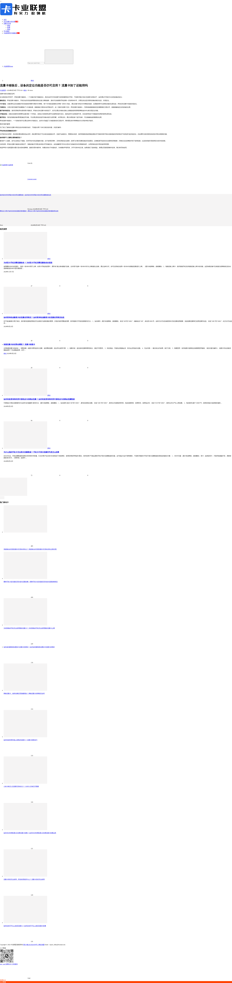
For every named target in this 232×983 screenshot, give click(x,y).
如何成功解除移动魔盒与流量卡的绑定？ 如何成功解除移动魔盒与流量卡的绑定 (29, 647)
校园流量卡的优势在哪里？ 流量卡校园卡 (19, 344)
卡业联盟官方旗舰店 (10, 33)
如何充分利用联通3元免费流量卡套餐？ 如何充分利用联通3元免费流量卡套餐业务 (30, 833)
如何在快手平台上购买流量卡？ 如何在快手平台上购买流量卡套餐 (25, 926)
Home (8, 66)
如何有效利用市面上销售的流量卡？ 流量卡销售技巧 (20, 740)
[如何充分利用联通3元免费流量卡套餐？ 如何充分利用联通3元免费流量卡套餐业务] (25, 829)
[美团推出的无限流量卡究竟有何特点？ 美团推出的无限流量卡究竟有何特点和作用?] (25, 532)
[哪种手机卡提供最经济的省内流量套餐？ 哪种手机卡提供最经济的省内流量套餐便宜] (25, 578)
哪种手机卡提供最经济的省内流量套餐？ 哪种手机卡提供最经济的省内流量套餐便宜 (31, 581)
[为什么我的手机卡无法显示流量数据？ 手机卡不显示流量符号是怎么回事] (25, 448)
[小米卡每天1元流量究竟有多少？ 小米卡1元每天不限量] (25, 783)
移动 (8, 25)
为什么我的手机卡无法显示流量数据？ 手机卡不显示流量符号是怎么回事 (31, 452)
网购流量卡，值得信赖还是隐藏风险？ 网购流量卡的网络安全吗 (24, 693)
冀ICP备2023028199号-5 (31, 944)
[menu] (0, 1)
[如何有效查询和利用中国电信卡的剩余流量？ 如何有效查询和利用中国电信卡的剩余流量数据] (25, 395)
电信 (8, 29)
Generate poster (32, 179)
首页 (5, 19)
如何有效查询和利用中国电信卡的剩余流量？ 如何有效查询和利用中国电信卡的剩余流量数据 (39, 399)
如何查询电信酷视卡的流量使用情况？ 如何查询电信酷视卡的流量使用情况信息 (34, 317)
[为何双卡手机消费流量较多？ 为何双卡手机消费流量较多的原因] (25, 258)
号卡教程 (6, 31)
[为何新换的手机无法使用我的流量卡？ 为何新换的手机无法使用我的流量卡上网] (25, 625)
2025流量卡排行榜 (9, 21)
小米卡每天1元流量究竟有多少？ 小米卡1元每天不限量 (21, 786)
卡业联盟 (3, 90)
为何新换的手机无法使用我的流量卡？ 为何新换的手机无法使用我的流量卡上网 (29, 628)
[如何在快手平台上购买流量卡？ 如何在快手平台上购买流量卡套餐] (25, 922)
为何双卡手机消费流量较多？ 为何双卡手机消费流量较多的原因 (28, 263)
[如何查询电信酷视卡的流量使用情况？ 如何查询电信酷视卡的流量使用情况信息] (25, 313)
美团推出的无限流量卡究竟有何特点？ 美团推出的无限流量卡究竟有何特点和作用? (30, 549)
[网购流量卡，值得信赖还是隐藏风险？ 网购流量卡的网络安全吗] (25, 690)
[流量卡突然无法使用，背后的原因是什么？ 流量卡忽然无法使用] (25, 876)
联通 (8, 27)
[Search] (59, 57)
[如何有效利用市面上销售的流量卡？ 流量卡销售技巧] (25, 737)
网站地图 (41, 944)
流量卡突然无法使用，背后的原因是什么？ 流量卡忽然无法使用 (24, 879)
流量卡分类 (7, 23)
